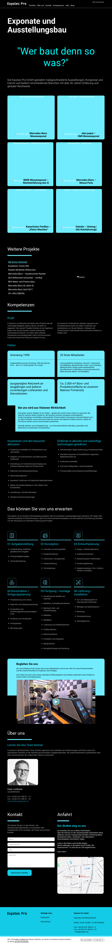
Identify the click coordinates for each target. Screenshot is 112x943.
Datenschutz (45, 922)
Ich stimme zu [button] (98, 940)
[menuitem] (32, 5)
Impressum (45, 917)
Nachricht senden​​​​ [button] (19, 872)
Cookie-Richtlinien (21, 942)
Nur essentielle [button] (86, 940)
